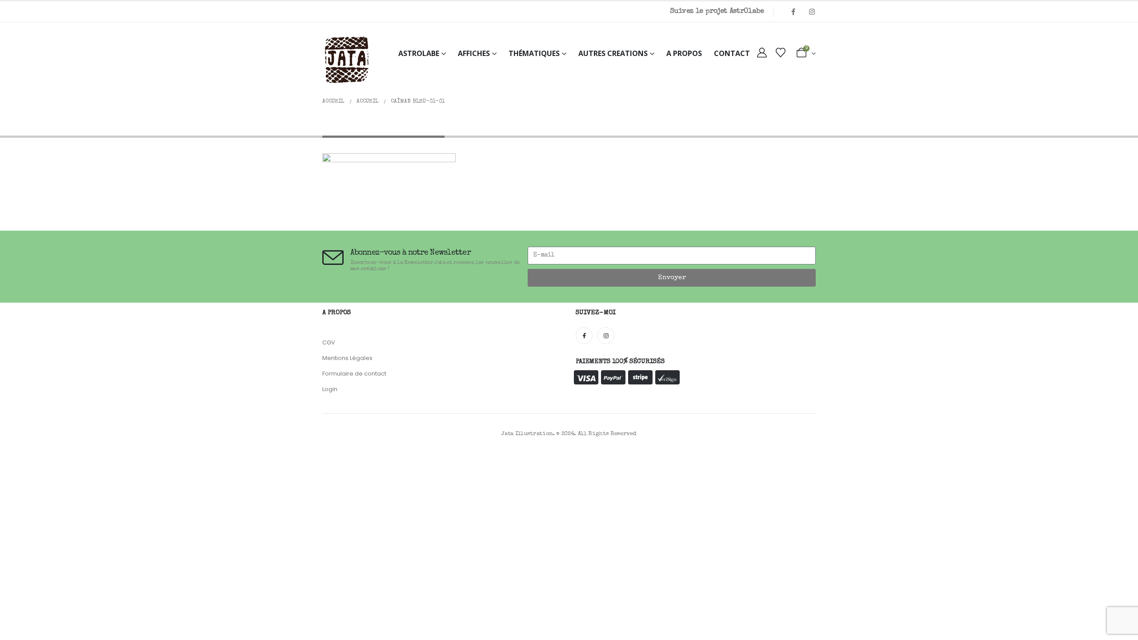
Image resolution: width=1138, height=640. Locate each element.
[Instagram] (811, 11)
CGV (328, 342)
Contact (732, 53)
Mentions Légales (347, 358)
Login (329, 389)
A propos (684, 53)
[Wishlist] (780, 54)
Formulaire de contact (354, 373)
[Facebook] (793, 11)
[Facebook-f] (584, 335)
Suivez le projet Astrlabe (717, 11)
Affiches (474, 53)
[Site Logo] (346, 60)
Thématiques (534, 53)
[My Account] (762, 54)
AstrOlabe (418, 53)
